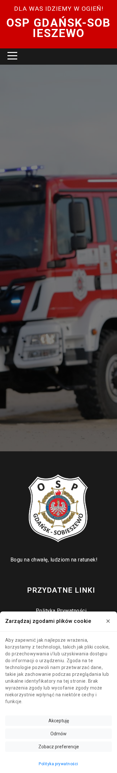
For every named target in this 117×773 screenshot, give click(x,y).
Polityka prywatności (58, 764)
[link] (58, 508)
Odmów (58, 733)
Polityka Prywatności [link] (61, 611)
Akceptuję (58, 720)
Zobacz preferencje (58, 746)
